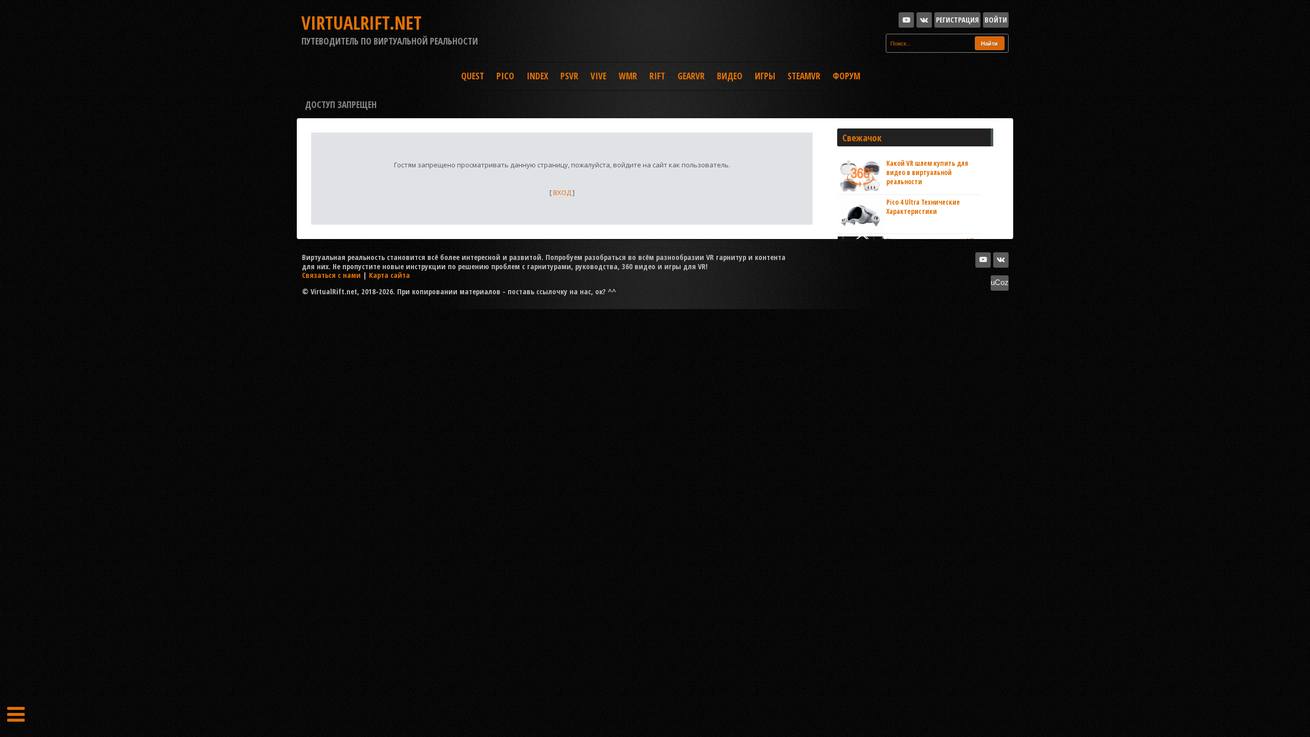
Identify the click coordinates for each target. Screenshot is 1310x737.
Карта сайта (389, 275)
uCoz (1000, 282)
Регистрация (957, 19)
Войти (996, 19)
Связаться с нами (331, 275)
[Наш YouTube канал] (906, 20)
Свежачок (862, 137)
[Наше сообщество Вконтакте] (924, 20)
